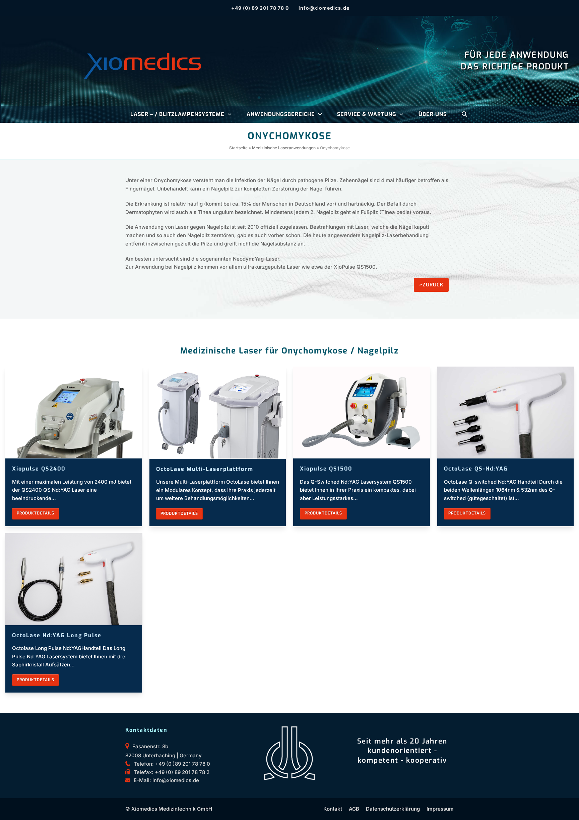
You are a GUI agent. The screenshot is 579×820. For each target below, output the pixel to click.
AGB (354, 809)
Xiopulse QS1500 (326, 468)
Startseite (238, 147)
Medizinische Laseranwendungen (284, 147)
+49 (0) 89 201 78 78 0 (260, 8)
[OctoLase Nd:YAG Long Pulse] (73, 578)
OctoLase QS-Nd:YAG (476, 468)
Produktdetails (35, 513)
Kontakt (332, 809)
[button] (464, 114)
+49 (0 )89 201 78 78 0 (182, 764)
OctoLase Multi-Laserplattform (204, 469)
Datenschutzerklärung (393, 809)
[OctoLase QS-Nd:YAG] (505, 412)
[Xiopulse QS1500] (361, 412)
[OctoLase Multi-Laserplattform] (217, 412)
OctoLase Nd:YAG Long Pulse (57, 635)
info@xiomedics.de (324, 8)
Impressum (440, 809)
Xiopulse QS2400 (38, 468)
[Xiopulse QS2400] (73, 412)
